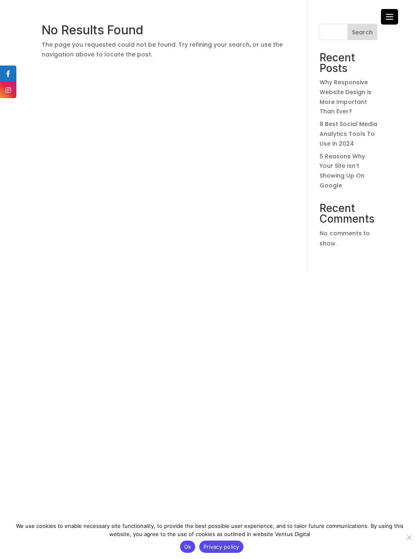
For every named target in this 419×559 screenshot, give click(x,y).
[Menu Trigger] (389, 17)
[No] (409, 537)
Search (362, 32)
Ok (187, 546)
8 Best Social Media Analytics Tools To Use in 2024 (348, 134)
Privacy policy (221, 546)
